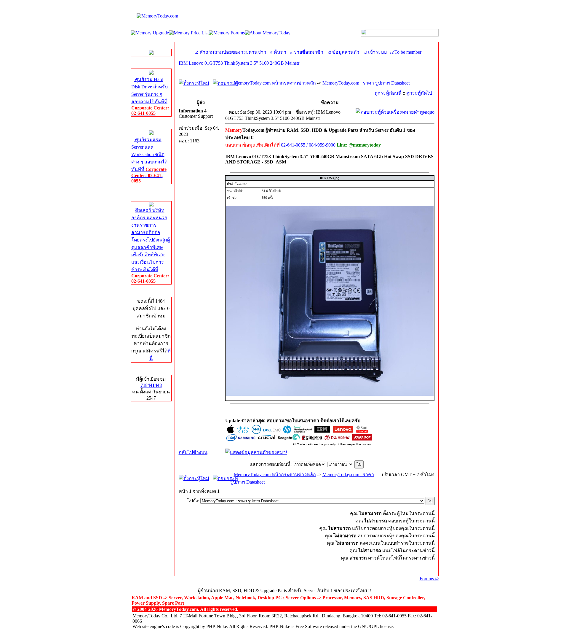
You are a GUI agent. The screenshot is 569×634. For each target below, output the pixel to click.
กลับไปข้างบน (193, 452)
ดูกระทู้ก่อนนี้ (388, 93)
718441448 (151, 385)
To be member (407, 52)
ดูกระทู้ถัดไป (419, 93)
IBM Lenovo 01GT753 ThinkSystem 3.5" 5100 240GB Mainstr (239, 63)
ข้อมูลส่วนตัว (345, 52)
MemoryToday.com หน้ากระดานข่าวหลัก (275, 82)
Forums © (429, 578)
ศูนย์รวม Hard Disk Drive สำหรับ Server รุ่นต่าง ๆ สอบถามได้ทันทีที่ (150, 96)
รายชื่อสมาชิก (308, 52)
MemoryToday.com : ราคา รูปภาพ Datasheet (366, 82)
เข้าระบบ (377, 52)
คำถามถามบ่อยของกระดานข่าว (232, 52)
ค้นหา (280, 52)
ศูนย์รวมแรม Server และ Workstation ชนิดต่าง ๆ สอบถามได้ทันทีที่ (149, 160)
